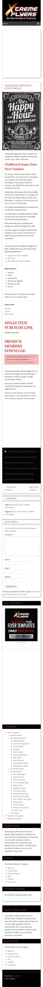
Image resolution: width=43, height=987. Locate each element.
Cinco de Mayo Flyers (21, 782)
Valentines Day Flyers (21, 807)
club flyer (22, 463)
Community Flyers (17, 769)
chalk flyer (25, 457)
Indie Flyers (17, 757)
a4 (7, 451)
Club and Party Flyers (18, 738)
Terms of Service (13, 873)
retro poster (25, 479)
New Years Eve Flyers (21, 796)
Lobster (7, 311)
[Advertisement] (21, 53)
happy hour (26, 468)
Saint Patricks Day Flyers (22, 799)
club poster (29, 463)
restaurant (12, 474)
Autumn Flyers (18, 777)
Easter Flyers (18, 785)
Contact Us (11, 882)
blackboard (8, 457)
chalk (19, 457)
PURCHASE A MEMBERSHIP (16, 362)
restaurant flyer (22, 474)
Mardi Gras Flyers (19, 791)
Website (8, 577)
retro (11, 479)
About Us (10, 868)
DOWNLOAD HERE (12, 333)
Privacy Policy (12, 871)
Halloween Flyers (19, 788)
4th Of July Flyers (19, 774)
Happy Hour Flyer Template (17, 255)
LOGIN (31, 357)
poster (7, 474)
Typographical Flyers (20, 763)
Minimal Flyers (18, 760)
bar (18, 451)
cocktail (7, 468)
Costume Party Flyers (21, 744)
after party (12, 451)
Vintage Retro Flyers (20, 766)
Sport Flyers (14, 813)
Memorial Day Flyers (21, 794)
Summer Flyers (18, 805)
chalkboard (33, 457)
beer (34, 451)
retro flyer (16, 479)
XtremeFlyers (16, 976)
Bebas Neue (9, 314)
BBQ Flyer (11, 258)
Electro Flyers (18, 752)
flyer (16, 468)
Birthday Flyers (18, 741)
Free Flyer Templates (15, 816)
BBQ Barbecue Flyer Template (18, 261)
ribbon (31, 479)
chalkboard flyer (10, 463)
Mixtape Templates (14, 819)
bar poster (28, 451)
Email (7, 568)
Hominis (8, 308)
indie (31, 468)
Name (8, 559)
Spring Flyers (18, 802)
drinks (12, 468)
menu (36, 468)
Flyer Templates (13, 732)
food (20, 468)
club (17, 463)
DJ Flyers (16, 749)
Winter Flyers (18, 810)
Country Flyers (18, 746)
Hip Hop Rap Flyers (20, 755)
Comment (9, 535)
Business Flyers (16, 735)
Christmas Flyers (19, 780)
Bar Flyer (22, 451)
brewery (14, 457)
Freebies (10, 879)
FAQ (9, 876)
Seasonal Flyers (16, 771)
